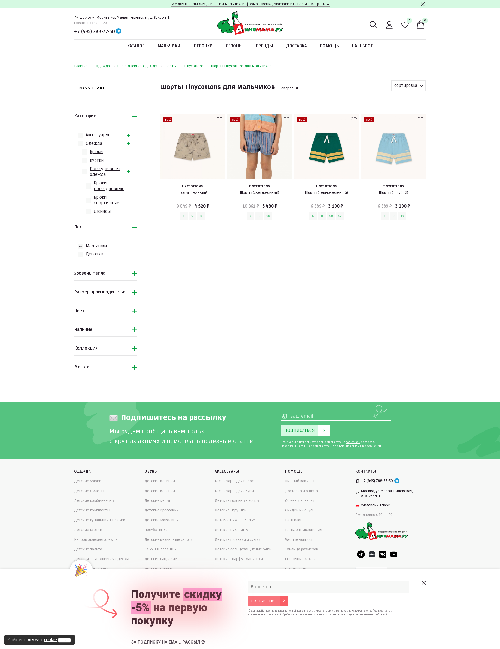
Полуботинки (156, 530)
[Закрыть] (423, 4)
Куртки (97, 160)
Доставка (296, 46)
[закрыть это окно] (423, 583)
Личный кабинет (300, 481)
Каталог (136, 46)
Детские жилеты (89, 491)
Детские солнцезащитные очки (243, 549)
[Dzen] (372, 554)
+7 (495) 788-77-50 (94, 31)
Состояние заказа (300, 559)
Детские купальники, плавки (99, 520)
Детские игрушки (230, 510)
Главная (81, 66)
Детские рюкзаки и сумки (238, 539)
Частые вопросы (299, 539)
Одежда (103, 66)
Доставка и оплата (301, 491)
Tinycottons (194, 66)
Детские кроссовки (162, 510)
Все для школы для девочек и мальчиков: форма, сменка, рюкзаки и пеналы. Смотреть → (250, 4)
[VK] (383, 554)
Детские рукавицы (232, 530)
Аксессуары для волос (234, 481)
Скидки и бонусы (300, 510)
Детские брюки (87, 481)
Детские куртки (88, 530)
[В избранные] (219, 119)
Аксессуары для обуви (234, 491)
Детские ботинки (160, 481)
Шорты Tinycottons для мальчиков (241, 66)
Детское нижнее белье (235, 520)
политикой (353, 442)
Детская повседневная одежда (101, 559)
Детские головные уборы (237, 500)
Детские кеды (157, 500)
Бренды (264, 46)
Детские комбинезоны (94, 500)
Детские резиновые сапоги (169, 539)
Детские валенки (160, 491)
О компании (295, 569)
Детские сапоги (158, 569)
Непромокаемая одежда (96, 539)
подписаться (264, 601)
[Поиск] (373, 25)
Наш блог (362, 46)
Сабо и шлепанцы (161, 549)
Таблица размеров (301, 549)
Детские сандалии (161, 559)
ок (64, 640)
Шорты (170, 66)
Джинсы (102, 211)
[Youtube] (394, 554)
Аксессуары (97, 135)
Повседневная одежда (137, 66)
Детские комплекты (92, 510)
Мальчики (169, 46)
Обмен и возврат (300, 500)
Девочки (203, 46)
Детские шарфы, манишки (239, 559)
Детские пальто (88, 549)
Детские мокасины (162, 520)
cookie (50, 639)
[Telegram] (118, 31)
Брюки (96, 152)
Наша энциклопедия (303, 530)
